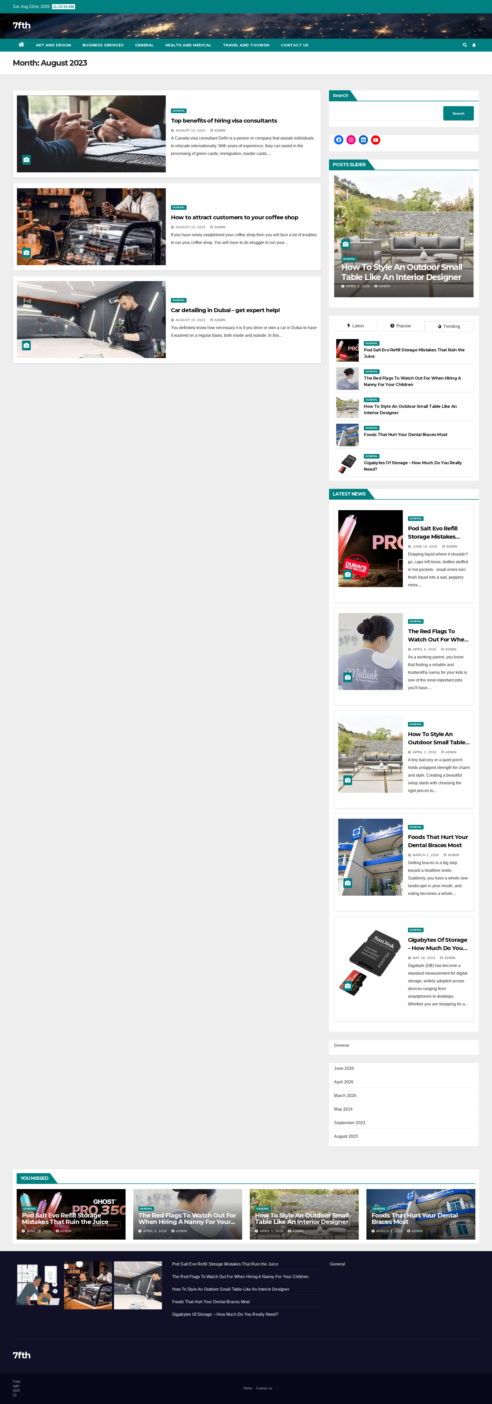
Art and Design (53, 45)
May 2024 (343, 1109)
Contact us (295, 45)
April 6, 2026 (425, 649)
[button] (465, 45)
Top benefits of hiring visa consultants (224, 120)
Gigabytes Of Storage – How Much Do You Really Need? (437, 948)
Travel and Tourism (246, 45)
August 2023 (346, 1136)
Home (247, 1388)
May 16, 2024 (424, 958)
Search (340, 95)
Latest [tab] (357, 326)
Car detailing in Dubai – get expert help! (225, 310)
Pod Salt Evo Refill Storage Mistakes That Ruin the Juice (435, 536)
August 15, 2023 (191, 130)
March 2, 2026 (359, 286)
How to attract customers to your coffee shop (235, 217)
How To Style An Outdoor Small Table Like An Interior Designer (302, 1218)
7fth (21, 25)
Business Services (103, 45)
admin (220, 130)
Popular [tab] (403, 326)
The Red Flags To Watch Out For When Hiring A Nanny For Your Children (187, 1222)
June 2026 (344, 1068)
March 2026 (345, 1095)
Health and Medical (188, 45)
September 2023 (349, 1123)
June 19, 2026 (425, 546)
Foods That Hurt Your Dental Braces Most (396, 272)
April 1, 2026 (425, 752)
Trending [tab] (451, 326)
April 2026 (343, 1082)
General (144, 45)
